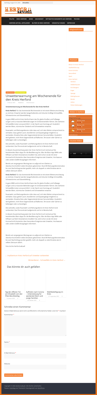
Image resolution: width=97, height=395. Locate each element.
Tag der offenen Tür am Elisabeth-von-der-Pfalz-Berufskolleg (14, 294)
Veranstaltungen (58, 23)
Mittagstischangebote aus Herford (59, 19)
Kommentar (9, 315)
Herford (73, 82)
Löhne (72, 102)
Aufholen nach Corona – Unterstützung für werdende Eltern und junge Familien (35, 295)
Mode (31, 19)
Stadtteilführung (74, 67)
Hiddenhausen (75, 84)
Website (7, 364)
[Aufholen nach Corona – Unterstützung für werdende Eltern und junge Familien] (35, 271)
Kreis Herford (21, 19)
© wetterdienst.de (73, 134)
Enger (72, 90)
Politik (11, 19)
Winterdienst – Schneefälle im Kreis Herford (46, 260)
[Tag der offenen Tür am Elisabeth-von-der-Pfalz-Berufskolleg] (14, 271)
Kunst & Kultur (73, 70)
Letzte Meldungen (20, 92)
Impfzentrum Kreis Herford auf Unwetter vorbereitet (27, 255)
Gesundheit (39, 19)
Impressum (71, 23)
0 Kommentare (30, 102)
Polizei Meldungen (76, 105)
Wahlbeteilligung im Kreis (55, 293)
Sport (70, 76)
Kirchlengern (75, 87)
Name (7, 342)
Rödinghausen (75, 96)
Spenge (73, 93)
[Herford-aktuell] (6, 21)
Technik (77, 19)
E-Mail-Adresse (10, 353)
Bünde (73, 99)
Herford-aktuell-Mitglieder (19, 23)
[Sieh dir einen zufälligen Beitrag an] (91, 21)
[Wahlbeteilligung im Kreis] (56, 271)
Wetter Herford (72, 116)
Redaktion (21, 102)
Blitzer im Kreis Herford (41, 23)
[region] (81, 44)
